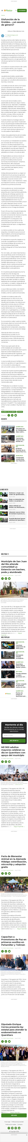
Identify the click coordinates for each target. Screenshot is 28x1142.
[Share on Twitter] (12, 415)
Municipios (19, 455)
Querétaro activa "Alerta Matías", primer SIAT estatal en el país (21, 667)
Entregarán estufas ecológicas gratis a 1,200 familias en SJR (21, 658)
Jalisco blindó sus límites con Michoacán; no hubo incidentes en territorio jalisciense (16, 508)
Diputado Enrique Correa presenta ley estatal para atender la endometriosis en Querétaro (14, 1029)
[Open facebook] (9, 1128)
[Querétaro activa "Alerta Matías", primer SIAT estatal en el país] (8, 664)
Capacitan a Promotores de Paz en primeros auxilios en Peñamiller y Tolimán (13, 940)
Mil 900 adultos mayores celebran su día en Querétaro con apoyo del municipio (13, 751)
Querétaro (19, 426)
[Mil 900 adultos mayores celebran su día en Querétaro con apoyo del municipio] (14, 772)
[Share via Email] (15, 415)
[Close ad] (26, 1135)
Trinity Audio (16, 31)
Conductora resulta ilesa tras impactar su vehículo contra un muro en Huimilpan (21, 461)
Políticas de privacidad (17, 1122)
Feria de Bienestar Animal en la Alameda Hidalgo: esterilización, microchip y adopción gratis (14, 861)
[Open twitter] (12, 1128)
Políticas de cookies (11, 1124)
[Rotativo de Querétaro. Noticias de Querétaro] (9, 11)
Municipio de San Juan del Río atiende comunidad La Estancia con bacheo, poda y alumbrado (14, 566)
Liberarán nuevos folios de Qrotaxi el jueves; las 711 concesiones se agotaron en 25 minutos (17, 514)
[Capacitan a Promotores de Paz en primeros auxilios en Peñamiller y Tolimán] (14, 962)
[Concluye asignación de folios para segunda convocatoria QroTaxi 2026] (8, 645)
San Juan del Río (20, 446)
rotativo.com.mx (19, 784)
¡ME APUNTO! (14, 740)
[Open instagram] (15, 1128)
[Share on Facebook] (9, 415)
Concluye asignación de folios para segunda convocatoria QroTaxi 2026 (20, 649)
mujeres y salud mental (9, 411)
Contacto (19, 1124)
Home (3, 15)
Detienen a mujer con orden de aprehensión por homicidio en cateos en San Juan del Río (17, 495)
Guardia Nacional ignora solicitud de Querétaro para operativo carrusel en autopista (17, 521)
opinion (20, 411)
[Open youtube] (19, 1128)
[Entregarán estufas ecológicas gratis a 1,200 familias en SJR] (8, 655)
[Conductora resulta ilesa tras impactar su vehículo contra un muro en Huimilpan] (8, 458)
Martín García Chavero (8, 575)
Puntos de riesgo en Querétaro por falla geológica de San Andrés (21, 696)
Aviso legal (7, 1122)
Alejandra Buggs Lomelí (12, 35)
